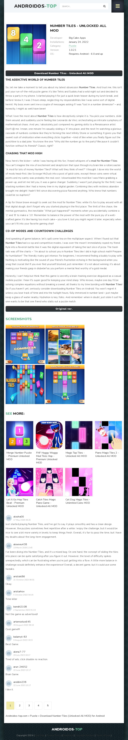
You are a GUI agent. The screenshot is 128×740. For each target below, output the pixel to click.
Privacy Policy (54, 735)
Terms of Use (103, 735)
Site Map (40, 735)
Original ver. (64, 309)
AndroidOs (35, 6)
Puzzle (72, 46)
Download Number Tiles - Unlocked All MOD (64, 73)
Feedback (68, 735)
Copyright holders (84, 735)
